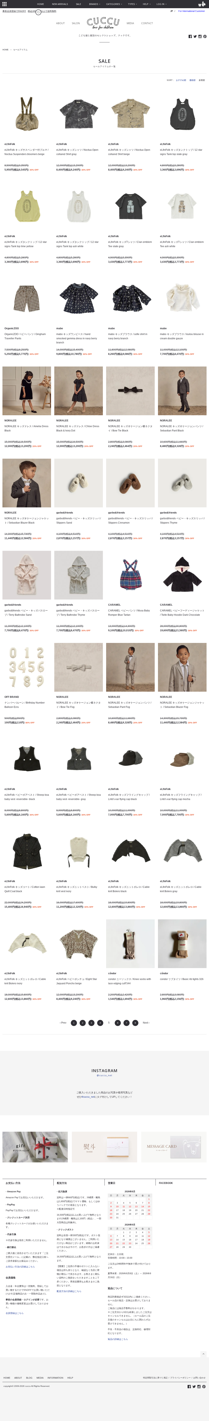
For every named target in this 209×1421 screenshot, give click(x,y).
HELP (70, 1378)
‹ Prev (63, 1022)
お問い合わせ (199, 1378)
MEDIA (130, 23)
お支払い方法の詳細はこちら (20, 1266)
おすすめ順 (181, 80)
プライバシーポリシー (180, 1378)
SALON (76, 23)
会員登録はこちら (15, 1313)
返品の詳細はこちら (118, 1339)
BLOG (29, 1378)
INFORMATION (55, 1378)
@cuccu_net (104, 1075)
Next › (146, 1022)
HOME (5, 50)
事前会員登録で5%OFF (14, 11)
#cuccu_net (88, 1096)
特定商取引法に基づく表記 (155, 1378)
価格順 (192, 80)
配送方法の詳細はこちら (69, 1291)
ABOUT (60, 23)
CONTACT (147, 23)
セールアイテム (20, 50)
